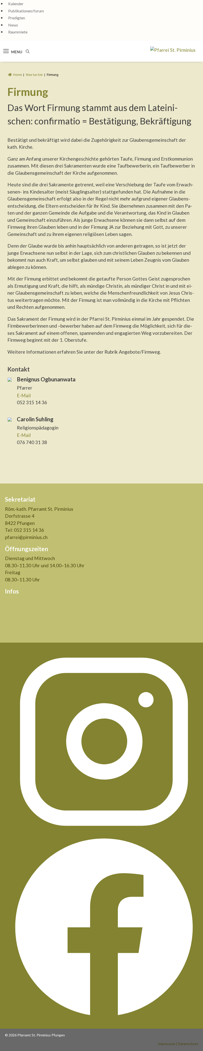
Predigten (16, 17)
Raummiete (17, 31)
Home (17, 75)
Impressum (166, 1044)
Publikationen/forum (26, 10)
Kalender (16, 3)
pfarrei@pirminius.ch (26, 537)
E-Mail (24, 395)
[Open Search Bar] (27, 51)
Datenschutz (188, 1044)
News (13, 25)
